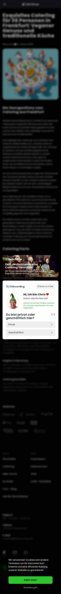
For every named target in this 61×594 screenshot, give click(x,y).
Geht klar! (30, 580)
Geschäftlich (16, 332)
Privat (11, 324)
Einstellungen (30, 587)
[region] (30, 574)
